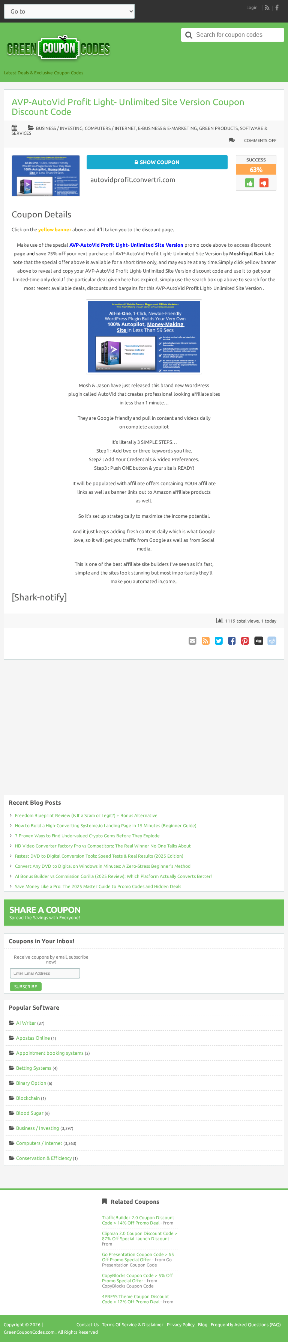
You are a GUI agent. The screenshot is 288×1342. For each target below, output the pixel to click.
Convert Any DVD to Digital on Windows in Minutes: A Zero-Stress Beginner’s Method (102, 866)
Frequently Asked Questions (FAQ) (246, 1324)
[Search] (189, 35)
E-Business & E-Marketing (167, 128)
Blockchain (28, 1098)
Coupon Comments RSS (206, 640)
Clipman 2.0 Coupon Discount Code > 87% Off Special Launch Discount (139, 1236)
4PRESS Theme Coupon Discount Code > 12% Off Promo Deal (135, 1299)
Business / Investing (59, 128)
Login (252, 7)
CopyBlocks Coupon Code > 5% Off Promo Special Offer (137, 1278)
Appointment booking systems (50, 1053)
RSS (267, 7)
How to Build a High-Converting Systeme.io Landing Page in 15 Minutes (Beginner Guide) (105, 825)
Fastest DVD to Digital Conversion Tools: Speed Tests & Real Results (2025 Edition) (99, 855)
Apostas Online (33, 1037)
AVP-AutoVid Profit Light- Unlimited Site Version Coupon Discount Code (128, 107)
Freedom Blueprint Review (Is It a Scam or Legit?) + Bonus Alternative (86, 815)
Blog (202, 1324)
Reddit (271, 640)
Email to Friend (193, 640)
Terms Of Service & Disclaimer (133, 1324)
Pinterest (245, 640)
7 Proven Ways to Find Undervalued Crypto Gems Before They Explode (87, 835)
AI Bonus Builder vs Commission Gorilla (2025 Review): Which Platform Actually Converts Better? (113, 876)
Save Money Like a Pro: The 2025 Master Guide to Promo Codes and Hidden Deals (98, 886)
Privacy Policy (181, 1324)
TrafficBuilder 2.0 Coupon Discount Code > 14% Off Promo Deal (138, 1220)
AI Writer (26, 1022)
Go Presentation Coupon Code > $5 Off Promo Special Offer (138, 1257)
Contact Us (87, 1324)
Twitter (219, 640)
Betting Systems (33, 1068)
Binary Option (31, 1083)
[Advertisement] (144, 731)
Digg (258, 640)
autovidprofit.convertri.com (133, 179)
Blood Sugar (30, 1113)
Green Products (218, 128)
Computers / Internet (110, 128)
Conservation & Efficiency (44, 1158)
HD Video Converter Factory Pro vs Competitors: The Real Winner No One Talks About (103, 845)
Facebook (232, 640)
